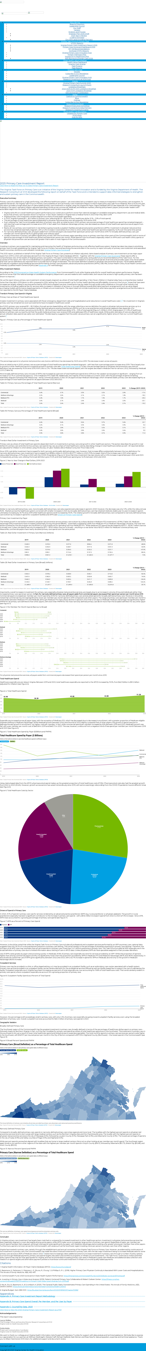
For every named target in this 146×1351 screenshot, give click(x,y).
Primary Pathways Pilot (77, 55)
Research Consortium (75, 104)
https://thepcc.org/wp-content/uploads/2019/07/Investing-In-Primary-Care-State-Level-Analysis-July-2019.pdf (59, 1280)
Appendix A (43, 265)
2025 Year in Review (79, 36)
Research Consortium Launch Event (77, 85)
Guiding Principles (77, 38)
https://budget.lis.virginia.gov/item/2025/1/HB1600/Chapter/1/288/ (52, 1290)
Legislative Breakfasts (77, 87)
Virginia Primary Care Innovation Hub (77, 53)
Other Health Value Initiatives (75, 60)
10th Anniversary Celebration (77, 93)
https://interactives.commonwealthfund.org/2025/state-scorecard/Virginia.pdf (94, 1276)
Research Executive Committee (77, 106)
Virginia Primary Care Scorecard (56, 250)
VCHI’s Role (77, 115)
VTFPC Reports (77, 43)
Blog (77, 98)
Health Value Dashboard (77, 62)
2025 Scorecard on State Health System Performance (35, 272)
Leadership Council (77, 26)
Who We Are (75, 22)
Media (75, 94)
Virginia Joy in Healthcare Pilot (77, 57)
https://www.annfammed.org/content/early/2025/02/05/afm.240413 (39, 1287)
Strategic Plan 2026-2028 (79, 34)
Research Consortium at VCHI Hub (77, 79)
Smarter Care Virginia (77, 64)
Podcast (77, 100)
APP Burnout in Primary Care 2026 (79, 58)
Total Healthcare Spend (70, 366)
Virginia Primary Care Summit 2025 (77, 83)
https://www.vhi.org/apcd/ (61, 1267)
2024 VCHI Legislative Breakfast (79, 91)
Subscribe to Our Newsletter (76, 74)
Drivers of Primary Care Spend (70, 515)
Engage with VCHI (75, 70)
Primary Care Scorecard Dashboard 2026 (79, 47)
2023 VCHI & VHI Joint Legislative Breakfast (79, 89)
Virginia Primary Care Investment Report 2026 (79, 45)
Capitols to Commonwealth (77, 96)
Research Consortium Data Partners (77, 108)
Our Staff (77, 28)
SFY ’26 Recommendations (78, 49)
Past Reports (77, 68)
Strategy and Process (77, 32)
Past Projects (77, 66)
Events (75, 81)
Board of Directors (77, 24)
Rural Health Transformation (75, 112)
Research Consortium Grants (77, 110)
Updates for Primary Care (77, 113)
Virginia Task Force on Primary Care (75, 41)
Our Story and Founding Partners (78, 39)
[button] (29, 186)
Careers (77, 30)
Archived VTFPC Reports (79, 51)
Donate (77, 72)
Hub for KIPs (77, 117)
